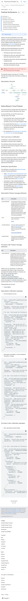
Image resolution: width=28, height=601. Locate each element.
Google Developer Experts (6, 527)
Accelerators (4, 529)
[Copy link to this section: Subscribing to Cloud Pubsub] (24, 106)
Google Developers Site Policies (10, 512)
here (7, 77)
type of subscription (21, 124)
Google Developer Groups (6, 525)
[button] (14, 34)
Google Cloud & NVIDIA (6, 531)
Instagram (3, 541)
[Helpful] (9, 10)
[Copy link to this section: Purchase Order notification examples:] (2, 425)
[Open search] (21, 1)
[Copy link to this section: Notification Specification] (18, 166)
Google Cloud (4, 565)
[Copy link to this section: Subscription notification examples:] (24, 291)
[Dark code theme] (26, 297)
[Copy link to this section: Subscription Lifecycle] (16, 81)
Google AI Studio (4, 560)
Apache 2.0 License (17, 511)
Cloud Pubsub (11, 44)
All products (3, 589)
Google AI (3, 586)
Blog (2, 537)
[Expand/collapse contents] (8, 16)
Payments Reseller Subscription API (12, 2)
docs (12, 281)
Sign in (24, 1)
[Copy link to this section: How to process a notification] (21, 137)
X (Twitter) (3, 546)
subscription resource (12, 173)
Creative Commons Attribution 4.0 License (13, 509)
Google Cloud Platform (6, 584)
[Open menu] (2, 1)
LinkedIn (3, 544)
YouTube (3, 548)
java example (20, 178)
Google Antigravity (5, 563)
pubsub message (21, 169)
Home (2, 5)
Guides (4, 6)
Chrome (3, 556)
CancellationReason (18, 226)
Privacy (6, 594)
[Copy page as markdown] (23, 12)
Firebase (3, 558)
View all (2, 569)
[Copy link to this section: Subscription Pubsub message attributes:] (2, 195)
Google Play (3, 567)
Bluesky (2, 539)
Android (2, 554)
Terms (2, 594)
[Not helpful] (11, 10)
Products (7, 5)
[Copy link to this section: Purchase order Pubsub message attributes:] (9, 247)
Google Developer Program (7, 522)
